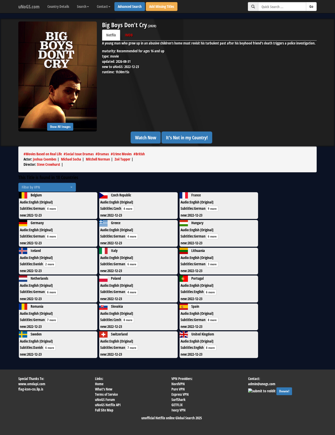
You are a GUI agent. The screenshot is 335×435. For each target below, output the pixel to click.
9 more (212, 208)
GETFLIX (177, 404)
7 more (51, 320)
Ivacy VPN (178, 410)
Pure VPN (178, 389)
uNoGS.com (29, 6)
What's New (103, 389)
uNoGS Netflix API (108, 404)
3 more (212, 264)
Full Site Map (104, 410)
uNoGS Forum (105, 399)
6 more (51, 236)
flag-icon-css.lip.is (30, 389)
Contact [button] (102, 6)
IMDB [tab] (129, 34)
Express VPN (180, 394)
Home (99, 383)
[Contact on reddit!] (262, 390)
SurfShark (178, 399)
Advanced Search (130, 6)
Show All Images (60, 126)
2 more (49, 264)
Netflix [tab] (111, 34)
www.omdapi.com (31, 383)
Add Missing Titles (161, 6)
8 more (128, 320)
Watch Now (145, 137)
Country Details (58, 6)
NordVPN (178, 383)
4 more (51, 208)
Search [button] (81, 6)
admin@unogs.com (261, 383)
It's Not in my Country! (187, 137)
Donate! (284, 391)
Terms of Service (106, 394)
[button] (47, 187)
